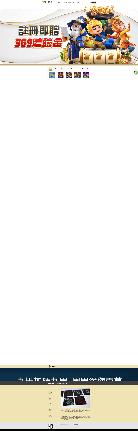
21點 (49, 397)
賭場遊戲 (50, 404)
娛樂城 (50, 391)
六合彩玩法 (65, 409)
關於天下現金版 (76, 427)
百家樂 (50, 403)
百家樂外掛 (69, 411)
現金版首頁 (70, 424)
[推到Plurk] (64, 419)
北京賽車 (50, 415)
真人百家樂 (50, 416)
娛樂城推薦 (50, 392)
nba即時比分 (50, 414)
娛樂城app (50, 393)
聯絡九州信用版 (71, 427)
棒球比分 (50, 410)
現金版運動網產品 (62, 366)
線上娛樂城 (50, 408)
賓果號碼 (50, 409)
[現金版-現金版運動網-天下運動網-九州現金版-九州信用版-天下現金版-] (52, 366)
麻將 (49, 399)
